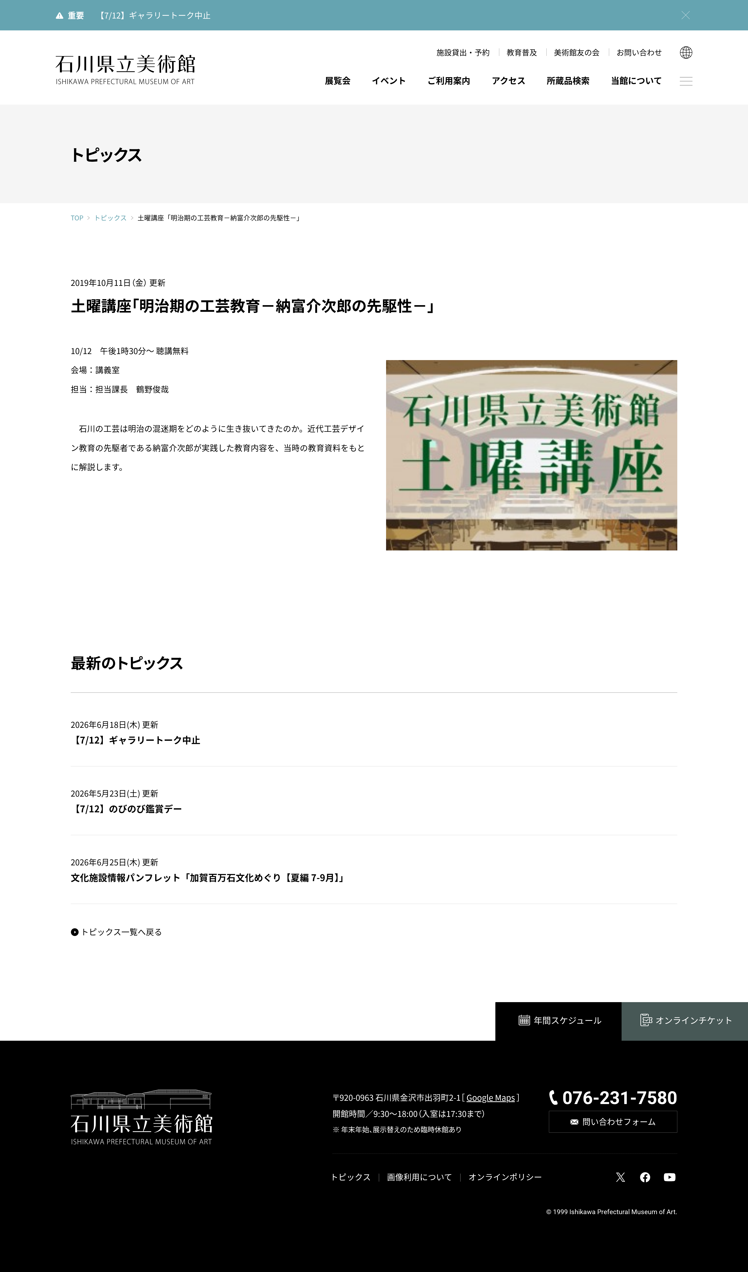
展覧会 (338, 80)
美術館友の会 (577, 52)
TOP (77, 217)
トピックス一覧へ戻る (121, 931)
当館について (636, 80)
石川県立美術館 (125, 70)
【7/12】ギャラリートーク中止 (153, 15)
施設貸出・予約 (463, 52)
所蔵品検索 (568, 80)
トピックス (110, 217)
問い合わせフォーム (619, 1121)
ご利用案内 (448, 80)
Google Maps (491, 1097)
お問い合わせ (639, 52)
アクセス (509, 80)
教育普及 (522, 52)
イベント (389, 80)
